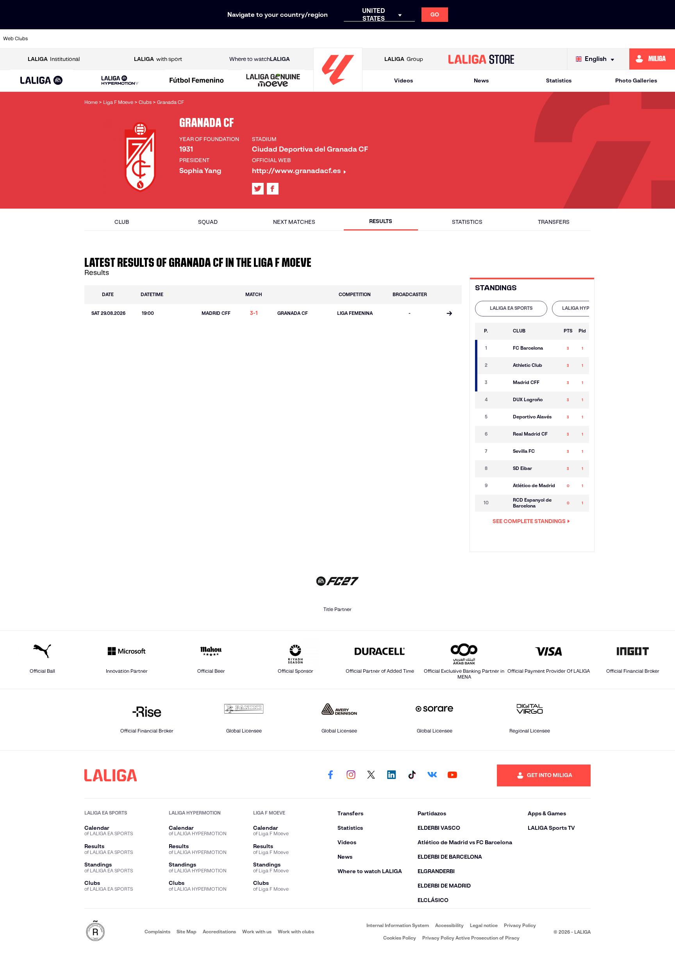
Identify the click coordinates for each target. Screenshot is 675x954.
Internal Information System (397, 925)
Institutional (54, 59)
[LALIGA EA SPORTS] (41, 81)
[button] (41, 80)
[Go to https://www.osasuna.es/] (118, 39)
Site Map (186, 931)
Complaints (157, 931)
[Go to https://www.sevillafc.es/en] (601, 39)
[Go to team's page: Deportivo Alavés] (501, 417)
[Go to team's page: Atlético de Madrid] (501, 486)
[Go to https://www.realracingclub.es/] (376, 39)
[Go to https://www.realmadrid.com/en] (537, 39)
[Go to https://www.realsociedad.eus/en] (569, 39)
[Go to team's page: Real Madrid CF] (501, 434)
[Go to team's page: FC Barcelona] (501, 348)
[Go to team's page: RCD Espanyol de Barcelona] (501, 503)
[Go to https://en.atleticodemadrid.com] (86, 39)
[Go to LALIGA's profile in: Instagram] (351, 775)
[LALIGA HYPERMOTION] (120, 80)
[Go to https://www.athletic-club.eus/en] (54, 39)
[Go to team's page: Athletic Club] (501, 366)
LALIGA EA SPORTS (511, 308)
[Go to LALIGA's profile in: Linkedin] (391, 775)
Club (121, 222)
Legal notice (484, 925)
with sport (158, 59)
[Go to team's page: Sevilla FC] (501, 451)
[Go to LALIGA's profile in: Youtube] (452, 775)
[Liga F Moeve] (197, 81)
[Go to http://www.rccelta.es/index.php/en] (151, 39)
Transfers (554, 222)
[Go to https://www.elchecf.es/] (215, 39)
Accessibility (449, 925)
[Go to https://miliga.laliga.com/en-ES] (652, 59)
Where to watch (259, 59)
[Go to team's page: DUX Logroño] (501, 400)
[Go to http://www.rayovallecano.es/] (408, 39)
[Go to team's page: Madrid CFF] (501, 383)
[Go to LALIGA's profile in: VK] (432, 775)
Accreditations (219, 931)
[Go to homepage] (338, 88)
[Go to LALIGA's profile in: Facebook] (330, 775)
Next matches (294, 222)
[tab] (511, 308)
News (481, 80)
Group (403, 59)
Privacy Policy (520, 925)
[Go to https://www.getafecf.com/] (280, 39)
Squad (208, 222)
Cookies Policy (399, 937)
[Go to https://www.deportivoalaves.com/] (183, 39)
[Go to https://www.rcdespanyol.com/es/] (473, 39)
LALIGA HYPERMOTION (588, 308)
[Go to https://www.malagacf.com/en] (344, 39)
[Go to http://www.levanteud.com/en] (312, 39)
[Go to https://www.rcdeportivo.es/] (440, 39)
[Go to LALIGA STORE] (481, 59)
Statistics (558, 80)
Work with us (256, 931)
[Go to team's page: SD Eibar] (501, 469)
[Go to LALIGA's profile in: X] (258, 189)
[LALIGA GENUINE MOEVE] (273, 81)
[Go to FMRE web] (95, 931)
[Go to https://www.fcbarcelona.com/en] (247, 39)
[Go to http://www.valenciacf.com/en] (634, 39)
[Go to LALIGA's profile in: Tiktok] (412, 775)
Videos (403, 80)
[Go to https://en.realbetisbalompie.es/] (505, 39)
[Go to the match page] (449, 314)
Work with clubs (296, 931)
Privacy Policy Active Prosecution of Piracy (471, 937)
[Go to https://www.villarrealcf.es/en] (666, 39)
